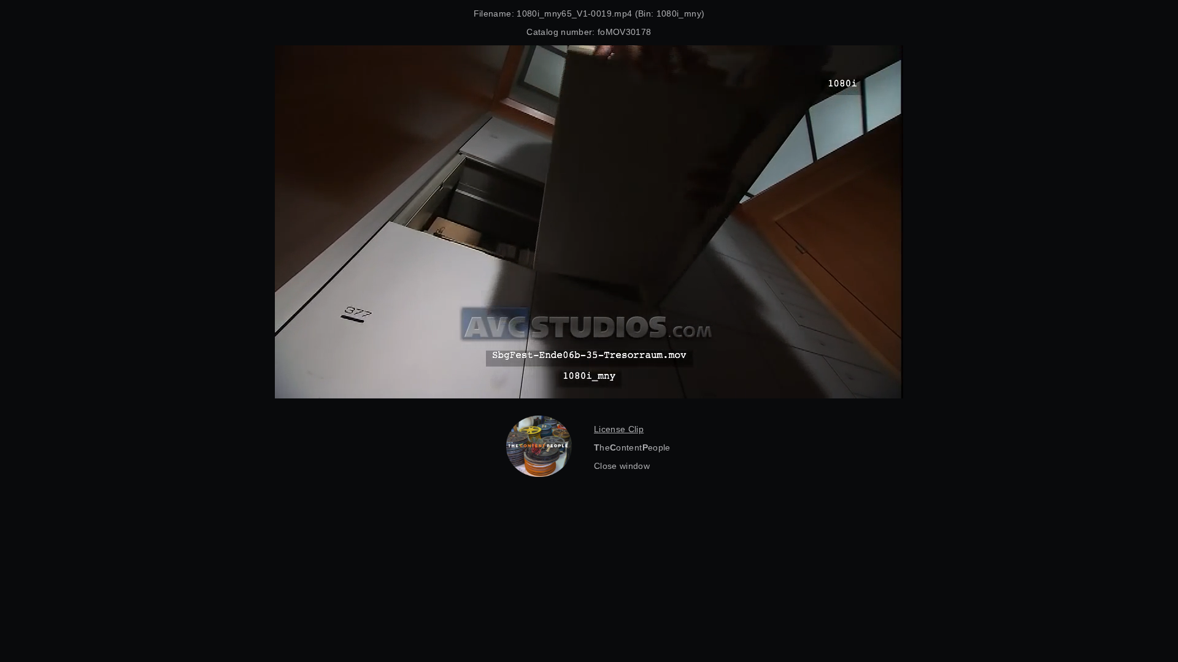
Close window (622, 466)
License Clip (619, 429)
